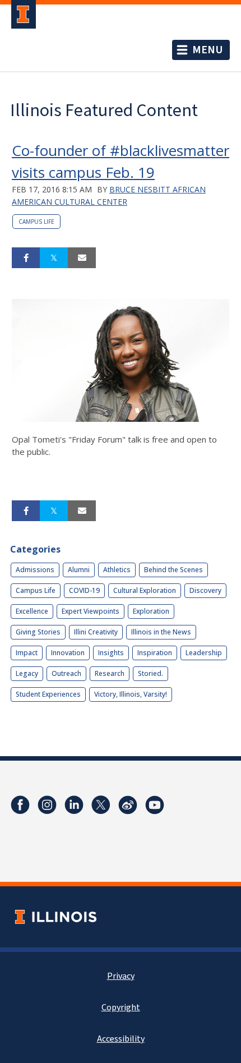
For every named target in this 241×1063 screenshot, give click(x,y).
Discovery (205, 590)
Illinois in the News (161, 632)
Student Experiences (48, 694)
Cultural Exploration (144, 590)
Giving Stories (38, 632)
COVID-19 (84, 590)
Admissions (35, 569)
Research (109, 673)
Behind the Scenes (173, 569)
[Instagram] (47, 805)
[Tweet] (54, 258)
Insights (111, 652)
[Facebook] (20, 805)
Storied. (150, 673)
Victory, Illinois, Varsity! (130, 694)
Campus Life (36, 222)
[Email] (82, 258)
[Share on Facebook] (26, 258)
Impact (27, 652)
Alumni (79, 569)
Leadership (204, 652)
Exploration (151, 611)
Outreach (66, 673)
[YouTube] (154, 805)
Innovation (68, 652)
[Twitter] (101, 805)
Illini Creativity (96, 632)
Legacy (27, 673)
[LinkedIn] (74, 805)
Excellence (32, 611)
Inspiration (154, 652)
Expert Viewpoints (90, 611)
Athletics (117, 569)
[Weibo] (127, 805)
